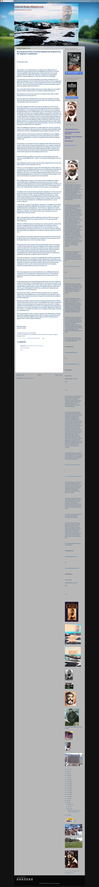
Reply (21, 349)
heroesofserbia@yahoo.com (72, 364)
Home (39, 375)
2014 (68, 788)
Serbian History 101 (69, 872)
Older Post (58, 375)
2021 (68, 773)
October (70, 804)
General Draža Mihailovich (28, 7)
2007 (68, 802)
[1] (17, 333)
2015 (68, 786)
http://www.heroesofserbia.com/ (72, 266)
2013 (68, 790)
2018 (68, 779)
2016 (68, 783)
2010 (68, 796)
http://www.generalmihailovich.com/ (73, 278)
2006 (68, 815)
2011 (68, 794)
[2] (17, 334)
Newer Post (20, 375)
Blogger (58, 883)
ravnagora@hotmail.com (71, 352)
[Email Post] (43, 338)
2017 (68, 781)
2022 (68, 771)
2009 (68, 798)
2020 (68, 775)
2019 (68, 777)
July (69, 806)
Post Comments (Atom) (28, 378)
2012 (68, 792)
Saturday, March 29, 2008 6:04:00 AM (34, 345)
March (69, 808)
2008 (68, 800)
